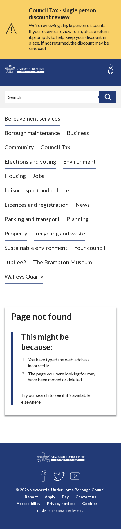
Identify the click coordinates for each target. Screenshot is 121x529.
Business (78, 132)
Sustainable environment (36, 247)
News (82, 204)
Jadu (79, 510)
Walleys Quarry (24, 276)
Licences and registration (37, 204)
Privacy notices (61, 503)
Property (16, 233)
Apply (50, 496)
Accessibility (28, 503)
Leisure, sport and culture (37, 190)
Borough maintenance (32, 132)
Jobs (38, 175)
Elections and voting (30, 161)
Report (31, 496)
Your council (90, 247)
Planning (77, 218)
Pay (65, 496)
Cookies (90, 503)
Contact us (85, 496)
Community (19, 147)
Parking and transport (32, 218)
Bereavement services (32, 118)
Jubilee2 (15, 262)
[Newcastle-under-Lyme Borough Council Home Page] (24, 69)
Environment (79, 161)
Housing (15, 175)
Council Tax (55, 147)
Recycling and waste (59, 233)
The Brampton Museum (62, 262)
